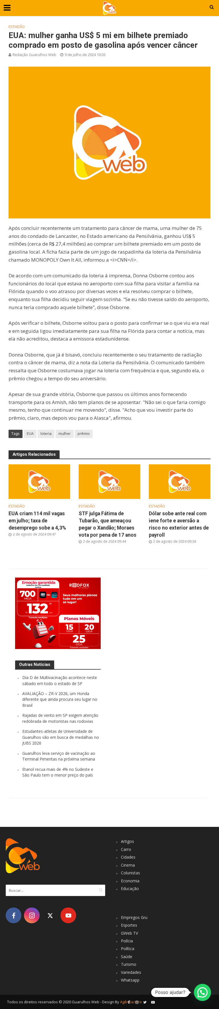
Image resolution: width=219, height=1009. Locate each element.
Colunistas (130, 872)
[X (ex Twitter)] (50, 915)
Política (127, 948)
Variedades (131, 972)
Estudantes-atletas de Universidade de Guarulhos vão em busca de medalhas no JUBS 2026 (60, 737)
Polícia (127, 941)
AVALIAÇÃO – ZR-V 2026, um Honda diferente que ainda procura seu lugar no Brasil (59, 699)
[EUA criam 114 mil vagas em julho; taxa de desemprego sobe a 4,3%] (39, 481)
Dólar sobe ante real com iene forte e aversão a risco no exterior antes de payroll (179, 524)
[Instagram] (32, 915)
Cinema (128, 865)
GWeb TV (129, 933)
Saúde (126, 956)
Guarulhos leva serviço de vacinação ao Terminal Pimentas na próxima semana (58, 756)
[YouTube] (68, 915)
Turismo (128, 964)
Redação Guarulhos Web (34, 54)
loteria (46, 433)
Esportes (129, 925)
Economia (130, 880)
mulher (64, 433)
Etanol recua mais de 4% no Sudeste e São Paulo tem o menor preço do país (57, 772)
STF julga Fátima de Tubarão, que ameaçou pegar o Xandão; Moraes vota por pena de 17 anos (107, 524)
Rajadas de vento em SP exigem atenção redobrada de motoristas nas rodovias (60, 718)
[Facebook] (13, 915)
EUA (30, 433)
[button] (202, 992)
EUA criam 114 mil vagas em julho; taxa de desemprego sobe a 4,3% (37, 521)
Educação (130, 888)
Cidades (128, 857)
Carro (126, 849)
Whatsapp (130, 980)
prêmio (84, 433)
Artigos (127, 841)
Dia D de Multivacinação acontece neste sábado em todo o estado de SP (59, 680)
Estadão (17, 26)
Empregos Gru (134, 917)
